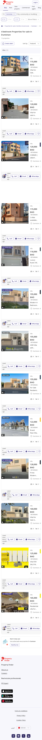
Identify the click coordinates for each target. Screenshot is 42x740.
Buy (5, 8)
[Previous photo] (3, 66)
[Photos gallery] (15, 66)
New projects (17, 8)
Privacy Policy (21, 715)
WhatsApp (30, 91)
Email (19, 91)
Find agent (34, 8)
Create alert (9, 43)
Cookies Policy (21, 720)
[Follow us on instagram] (13, 736)
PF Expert (4, 683)
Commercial (26, 8)
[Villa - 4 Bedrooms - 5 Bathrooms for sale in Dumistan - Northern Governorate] (21, 480)
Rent (10, 8)
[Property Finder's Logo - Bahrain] (8, 2)
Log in (36, 2)
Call (10, 91)
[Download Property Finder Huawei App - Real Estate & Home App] (7, 701)
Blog (39, 8)
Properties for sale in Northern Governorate (17, 26)
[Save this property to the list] (38, 91)
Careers (4, 673)
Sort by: (25, 43)
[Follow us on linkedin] (28, 736)
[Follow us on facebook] (18, 736)
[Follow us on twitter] (23, 736)
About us (4, 670)
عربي (13, 728)
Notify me (14, 645)
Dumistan (9, 14)
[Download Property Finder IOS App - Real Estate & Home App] (7, 691)
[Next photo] (27, 66)
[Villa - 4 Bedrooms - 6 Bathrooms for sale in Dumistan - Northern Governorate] (21, 524)
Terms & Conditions (21, 711)
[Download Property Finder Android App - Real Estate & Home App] (7, 696)
